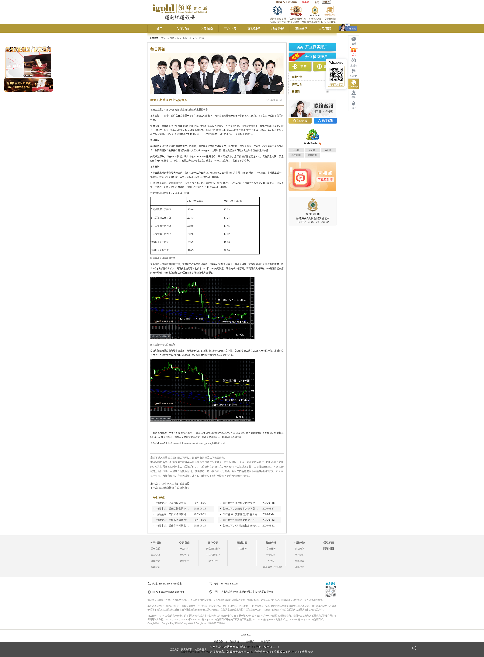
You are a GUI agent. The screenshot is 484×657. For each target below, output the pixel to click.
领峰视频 (155, 561)
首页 (159, 29)
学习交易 (299, 555)
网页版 (312, 150)
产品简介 (184, 548)
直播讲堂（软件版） (273, 567)
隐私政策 (279, 651)
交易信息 (184, 555)
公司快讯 (155, 555)
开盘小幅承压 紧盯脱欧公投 (174, 483)
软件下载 (213, 561)
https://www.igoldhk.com (171, 592)
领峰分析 (277, 29)
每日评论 (199, 38)
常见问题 (324, 29)
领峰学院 (301, 29)
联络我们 (155, 567)
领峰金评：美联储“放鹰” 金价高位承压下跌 (242, 514)
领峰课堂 (299, 561)
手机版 (328, 150)
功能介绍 (307, 651)
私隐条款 (218, 641)
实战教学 (299, 548)
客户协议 (293, 651)
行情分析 (242, 548)
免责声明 (234, 641)
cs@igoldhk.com (229, 583)
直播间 (305, 2)
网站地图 (328, 548)
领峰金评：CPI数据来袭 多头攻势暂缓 (242, 525)
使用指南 (312, 155)
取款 (328, 67)
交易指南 (206, 29)
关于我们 (155, 548)
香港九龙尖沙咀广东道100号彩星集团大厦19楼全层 (247, 592)
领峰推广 (249, 641)
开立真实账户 (316, 47)
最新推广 (184, 561)
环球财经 (253, 29)
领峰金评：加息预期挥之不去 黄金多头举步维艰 (242, 520)
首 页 (163, 38)
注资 (303, 67)
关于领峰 (183, 29)
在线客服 (292, 2)
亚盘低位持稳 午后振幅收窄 (174, 487)
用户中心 (280, 2)
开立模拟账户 (316, 57)
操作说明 (296, 155)
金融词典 (299, 567)
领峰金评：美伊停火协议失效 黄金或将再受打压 (242, 503)
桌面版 (296, 150)
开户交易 (230, 29)
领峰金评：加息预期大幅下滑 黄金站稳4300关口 (242, 508)
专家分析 (270, 548)
